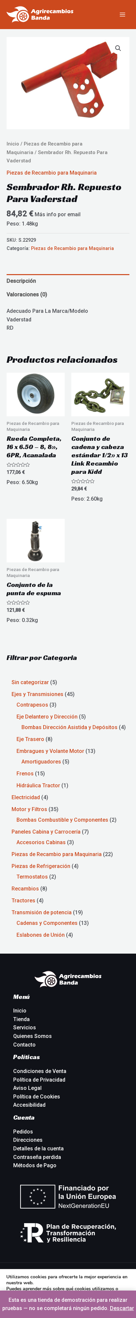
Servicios (24, 1027)
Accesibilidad (29, 1105)
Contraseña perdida (37, 1157)
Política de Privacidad (39, 1080)
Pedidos (23, 1132)
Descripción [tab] (21, 281)
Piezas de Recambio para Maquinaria (52, 173)
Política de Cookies (36, 1096)
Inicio (13, 144)
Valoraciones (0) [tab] (27, 294)
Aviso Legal (27, 1088)
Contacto (24, 1045)
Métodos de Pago (34, 1165)
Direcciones (28, 1140)
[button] (118, 48)
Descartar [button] (122, 1308)
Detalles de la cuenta (38, 1148)
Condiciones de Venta (39, 1071)
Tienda (21, 1019)
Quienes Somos (32, 1036)
